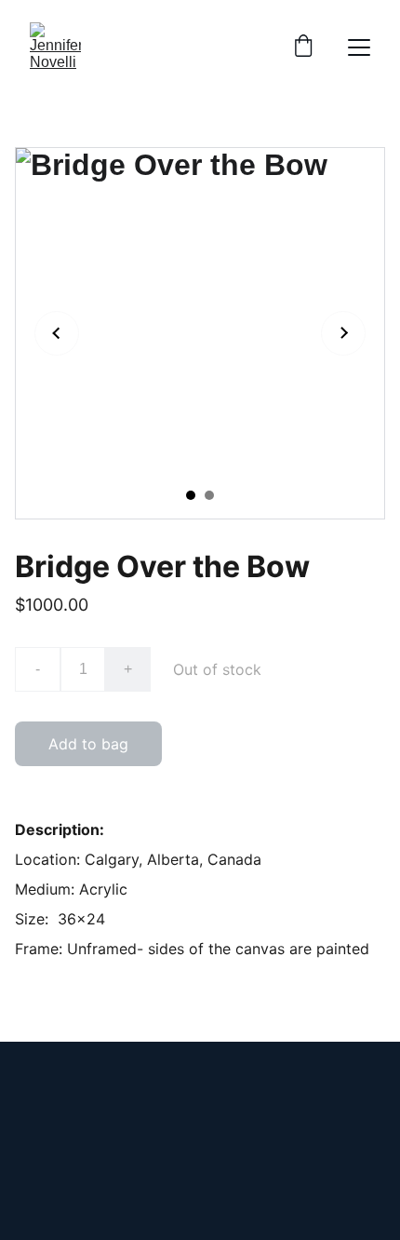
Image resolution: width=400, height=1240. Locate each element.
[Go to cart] (303, 47)
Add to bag (88, 744)
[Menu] (359, 47)
